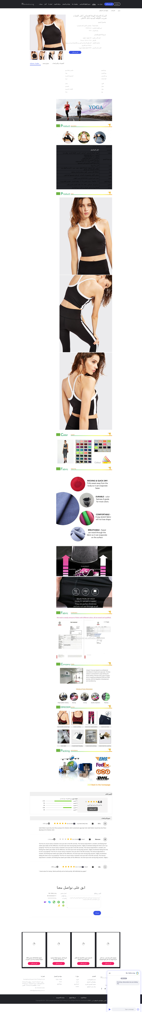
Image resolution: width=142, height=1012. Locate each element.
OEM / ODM (59, 979)
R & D (60, 981)
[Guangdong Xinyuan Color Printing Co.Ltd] (64, 902)
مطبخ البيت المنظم (91, 982)
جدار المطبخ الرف (91, 979)
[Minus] (110, 973)
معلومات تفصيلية (34, 63)
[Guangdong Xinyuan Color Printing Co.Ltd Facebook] (102, 989)
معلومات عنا (75, 4)
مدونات (41, 4)
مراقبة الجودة (57, 4)
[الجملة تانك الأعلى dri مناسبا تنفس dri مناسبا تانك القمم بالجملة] (83, 943)
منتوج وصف (45, 63)
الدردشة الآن (109, 4)
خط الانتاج (59, 984)
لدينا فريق (76, 984)
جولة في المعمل (66, 4)
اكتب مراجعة (92, 809)
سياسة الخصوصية (60, 997)
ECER (89, 1000)
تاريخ (78, 979)
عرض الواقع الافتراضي (85, 4)
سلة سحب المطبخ (91, 986)
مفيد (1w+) (50, 839)
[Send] (109, 1009)
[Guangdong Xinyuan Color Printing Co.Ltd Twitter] (105, 989)
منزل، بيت (99, 4)
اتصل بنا (50, 4)
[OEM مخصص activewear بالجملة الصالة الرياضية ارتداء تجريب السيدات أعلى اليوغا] (34, 943)
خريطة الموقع (72, 997)
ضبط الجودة (83, 997)
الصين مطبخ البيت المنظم (100, 1000)
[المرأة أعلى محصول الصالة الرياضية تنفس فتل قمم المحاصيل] (58, 943)
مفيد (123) (45, 823)
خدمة (77, 981)
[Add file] (138, 1009)
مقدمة (77, 986)
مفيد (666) (53, 866)
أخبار (45, 4)
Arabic (117, 4)
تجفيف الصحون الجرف (90, 984)
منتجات (94, 4)
